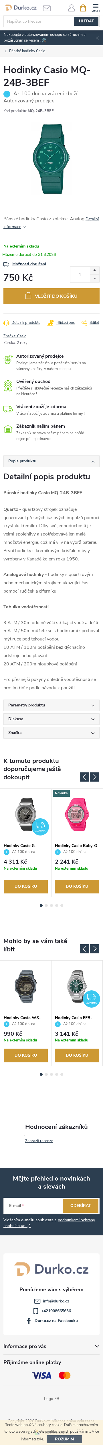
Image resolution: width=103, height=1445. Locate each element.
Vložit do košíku (56, 296)
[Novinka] (77, 814)
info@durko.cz (56, 1301)
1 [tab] (41, 905)
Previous (84, 777)
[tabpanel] (26, 843)
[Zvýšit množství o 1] (94, 270)
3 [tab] (51, 905)
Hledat (86, 21)
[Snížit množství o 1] (94, 278)
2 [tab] (46, 905)
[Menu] (95, 7)
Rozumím (64, 1439)
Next (94, 777)
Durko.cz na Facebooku (56, 1320)
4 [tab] (56, 905)
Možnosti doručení (29, 264)
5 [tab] (61, 905)
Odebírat (80, 1205)
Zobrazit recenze (39, 1141)
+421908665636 (56, 1311)
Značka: (14, 336)
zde (40, 1439)
